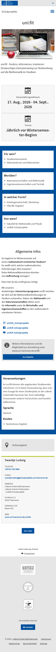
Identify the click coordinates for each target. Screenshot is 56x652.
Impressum (46, 639)
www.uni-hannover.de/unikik (18, 517)
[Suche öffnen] (53, 3)
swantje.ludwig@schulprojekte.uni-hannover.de (26, 477)
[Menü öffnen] (52, 12)
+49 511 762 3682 (12, 469)
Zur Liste (28, 530)
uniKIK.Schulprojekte (17, 327)
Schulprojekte (9, 11)
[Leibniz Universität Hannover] (10, 3)
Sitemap (43, 643)
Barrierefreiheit (30, 643)
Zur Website (28, 357)
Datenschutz (14, 643)
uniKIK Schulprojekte (17, 332)
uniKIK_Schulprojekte (18, 322)
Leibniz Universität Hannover (25, 639)
